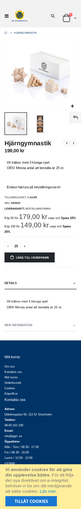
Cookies (9, 388)
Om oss (9, 366)
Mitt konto (11, 377)
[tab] (40, 283)
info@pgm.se (13, 436)
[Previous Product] (66, 143)
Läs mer (48, 491)
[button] (72, 106)
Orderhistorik (12, 382)
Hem (6, 32)
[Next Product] (73, 143)
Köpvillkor (11, 393)
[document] (41, 486)
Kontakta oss (13, 372)
